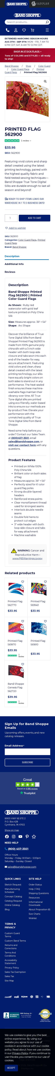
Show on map (12, 830)
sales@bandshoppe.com (23, 441)
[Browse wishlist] (24, 30)
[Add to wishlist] (22, 582)
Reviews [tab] (10, 272)
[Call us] (8, 30)
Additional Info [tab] (14, 264)
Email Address (14, 745)
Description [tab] (12, 256)
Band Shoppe (12, 66)
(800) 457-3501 (18, 848)
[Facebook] (7, 836)
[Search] (47, 22)
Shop (28, 66)
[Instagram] (13, 836)
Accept (11, 1067)
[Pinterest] (27, 836)
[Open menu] (47, 30)
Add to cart (34, 218)
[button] (45, 81)
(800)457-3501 (20, 438)
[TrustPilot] (34, 836)
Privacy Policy (20, 1053)
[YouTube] (20, 836)
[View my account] (16, 30)
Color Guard (44, 66)
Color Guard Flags (20, 69)
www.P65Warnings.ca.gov (27, 558)
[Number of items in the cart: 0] (32, 30)
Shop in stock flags (27, 51)
